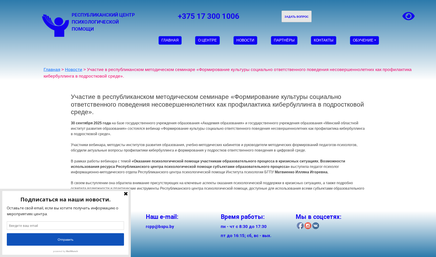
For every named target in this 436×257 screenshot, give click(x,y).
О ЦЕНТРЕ (207, 40)
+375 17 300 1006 (208, 16)
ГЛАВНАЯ (170, 40)
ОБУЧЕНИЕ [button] (363, 40)
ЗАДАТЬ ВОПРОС (297, 16)
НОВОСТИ (245, 40)
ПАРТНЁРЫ (284, 40)
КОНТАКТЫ (323, 40)
